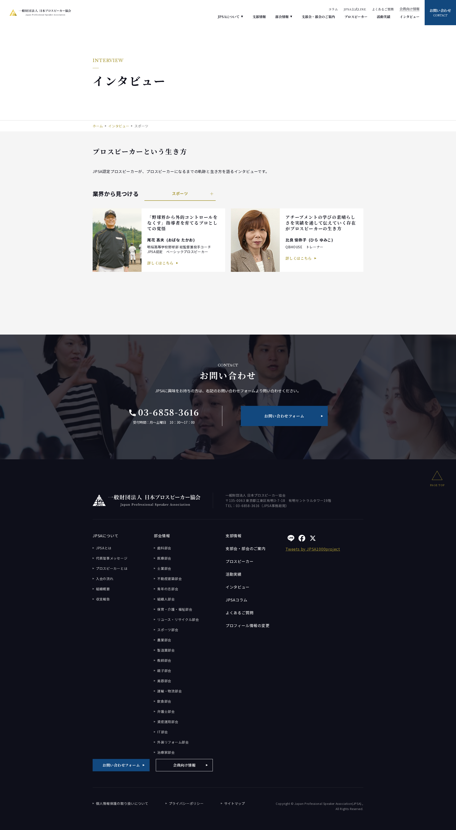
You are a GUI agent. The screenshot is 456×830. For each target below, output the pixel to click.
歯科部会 (164, 548)
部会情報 (282, 16)
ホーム (98, 126)
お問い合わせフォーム (284, 416)
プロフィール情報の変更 (248, 625)
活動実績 (383, 16)
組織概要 (103, 588)
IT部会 (162, 731)
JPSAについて (228, 16)
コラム (333, 9)
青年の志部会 (167, 588)
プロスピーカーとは (111, 568)
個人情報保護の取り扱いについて (122, 803)
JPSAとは (103, 548)
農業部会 (164, 640)
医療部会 (164, 558)
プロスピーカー (355, 16)
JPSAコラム (236, 600)
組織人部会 (166, 599)
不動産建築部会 (169, 578)
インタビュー (409, 16)
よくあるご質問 (383, 9)
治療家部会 (166, 752)
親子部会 (164, 670)
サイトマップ (234, 803)
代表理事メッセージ (111, 558)
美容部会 (164, 680)
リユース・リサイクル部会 (178, 619)
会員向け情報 (409, 9)
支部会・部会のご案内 (318, 16)
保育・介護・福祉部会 (174, 609)
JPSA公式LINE (355, 9)
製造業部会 (166, 650)
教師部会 (164, 660)
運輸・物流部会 (169, 691)
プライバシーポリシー (186, 803)
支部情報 (259, 16)
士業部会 (164, 568)
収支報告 (103, 599)
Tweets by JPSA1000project (312, 549)
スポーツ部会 (167, 629)
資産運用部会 (167, 721)
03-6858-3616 (163, 412)
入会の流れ (105, 578)
